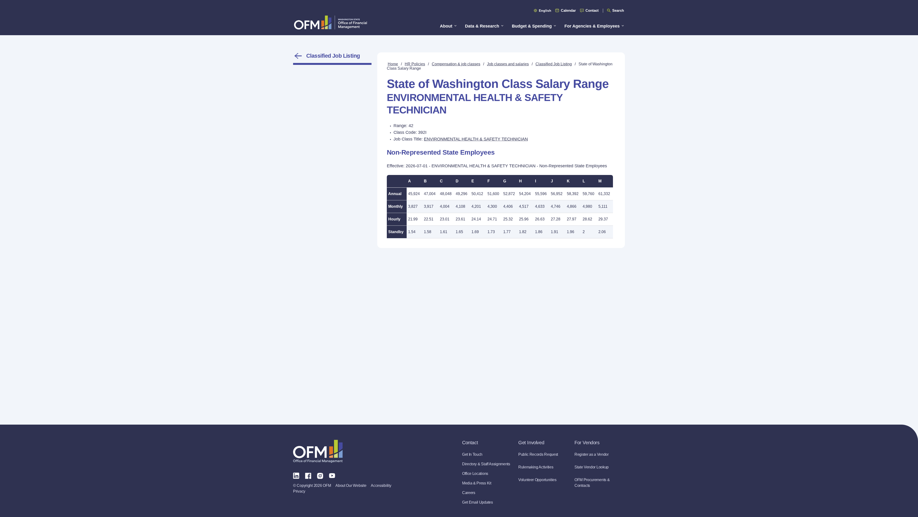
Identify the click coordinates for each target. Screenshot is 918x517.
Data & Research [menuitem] (482, 26)
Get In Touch (472, 454)
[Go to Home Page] (330, 22)
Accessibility (381, 485)
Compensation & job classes (456, 64)
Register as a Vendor (591, 454)
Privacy (299, 491)
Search (618, 10)
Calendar (568, 10)
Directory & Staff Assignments (486, 464)
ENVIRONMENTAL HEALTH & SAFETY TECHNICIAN (476, 139)
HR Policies (415, 64)
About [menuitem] (446, 26)
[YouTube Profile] (332, 475)
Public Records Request (538, 454)
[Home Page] (318, 451)
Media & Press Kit (476, 483)
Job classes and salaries (508, 64)
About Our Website (350, 485)
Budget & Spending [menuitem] (532, 26)
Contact (592, 10)
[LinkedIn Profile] (296, 475)
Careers (468, 493)
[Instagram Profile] (320, 475)
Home (393, 64)
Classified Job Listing (333, 56)
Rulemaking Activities (535, 467)
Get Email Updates (477, 502)
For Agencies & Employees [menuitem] (592, 26)
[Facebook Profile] (308, 475)
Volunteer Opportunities (537, 480)
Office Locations (475, 474)
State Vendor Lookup (591, 467)
